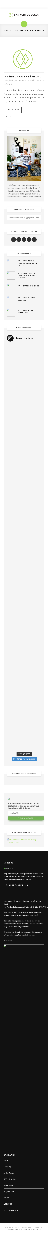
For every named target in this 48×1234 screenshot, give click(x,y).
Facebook (10, 907)
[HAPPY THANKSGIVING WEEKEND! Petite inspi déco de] (24, 577)
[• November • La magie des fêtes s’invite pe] (24, 536)
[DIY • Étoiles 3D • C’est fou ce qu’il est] (24, 374)
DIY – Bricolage (10, 1179)
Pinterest (28, 907)
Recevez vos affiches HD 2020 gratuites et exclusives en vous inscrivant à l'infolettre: (23, 805)
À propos (8, 1204)
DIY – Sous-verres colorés (26, 299)
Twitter (36, 907)
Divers (6, 1198)
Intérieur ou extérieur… (22, 76)
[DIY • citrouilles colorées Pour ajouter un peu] (24, 679)
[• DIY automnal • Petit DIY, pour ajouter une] (24, 618)
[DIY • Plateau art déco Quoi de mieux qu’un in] (24, 719)
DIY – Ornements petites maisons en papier (27, 263)
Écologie (13, 80)
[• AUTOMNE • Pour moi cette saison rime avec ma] (24, 638)
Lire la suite (13, 110)
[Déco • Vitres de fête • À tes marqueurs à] (24, 354)
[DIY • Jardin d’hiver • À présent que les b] (24, 516)
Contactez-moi (11, 1210)
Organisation (9, 1192)
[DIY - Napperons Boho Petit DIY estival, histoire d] (24, 739)
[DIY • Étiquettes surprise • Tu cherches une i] (24, 415)
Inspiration (8, 1185)
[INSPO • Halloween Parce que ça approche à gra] (24, 597)
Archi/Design (9, 1173)
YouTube (44, 907)
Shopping (21, 80)
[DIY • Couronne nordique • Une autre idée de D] (24, 455)
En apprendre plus (17, 885)
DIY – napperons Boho (28, 286)
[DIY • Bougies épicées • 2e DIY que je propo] (24, 496)
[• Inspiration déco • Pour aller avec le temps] (24, 658)
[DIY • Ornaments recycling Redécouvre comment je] (24, 475)
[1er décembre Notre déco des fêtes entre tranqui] (24, 394)
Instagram (19, 907)
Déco (6, 80)
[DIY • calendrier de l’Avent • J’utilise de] (24, 435)
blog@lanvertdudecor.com (24, 935)
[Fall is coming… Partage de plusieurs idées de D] (24, 699)
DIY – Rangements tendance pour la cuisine (26, 275)
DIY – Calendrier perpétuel (25, 311)
